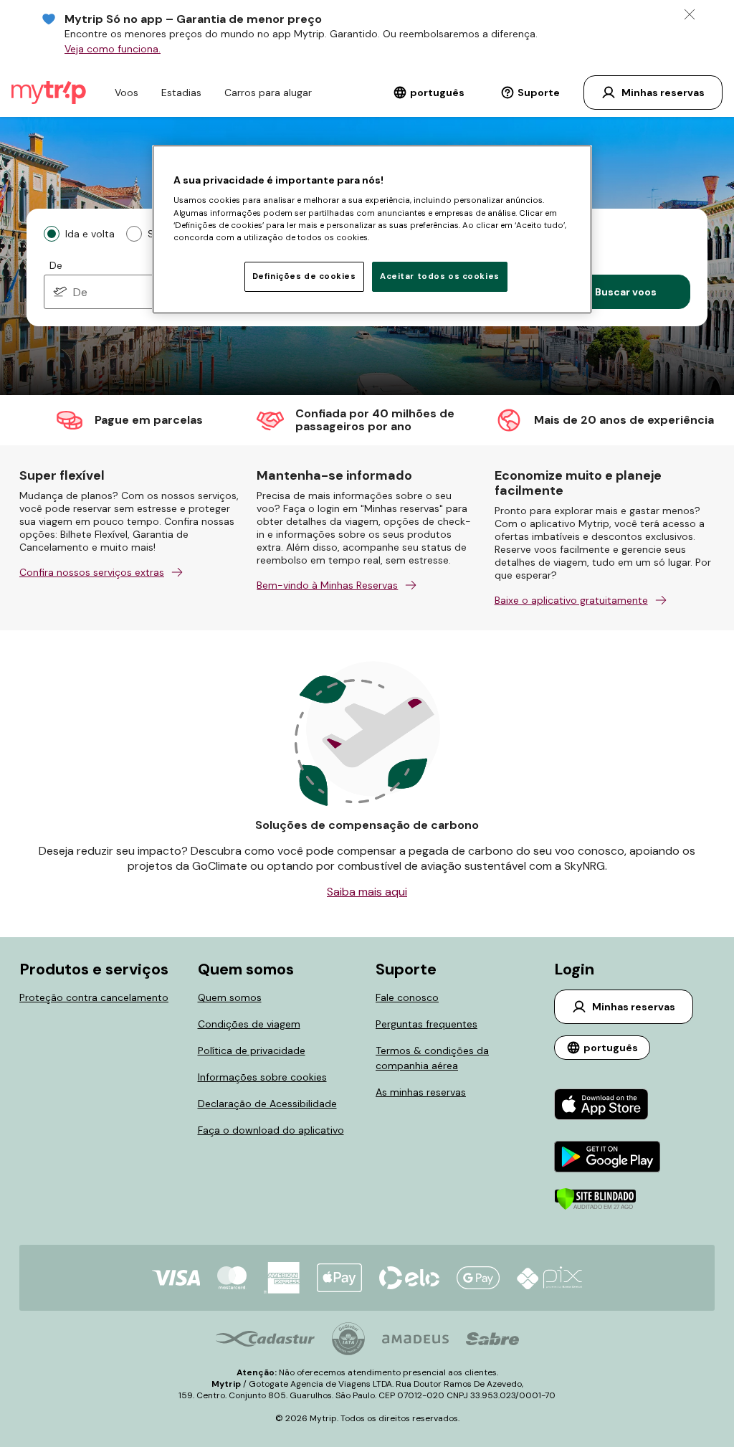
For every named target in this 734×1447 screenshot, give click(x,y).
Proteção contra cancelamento (93, 997)
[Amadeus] (415, 1339)
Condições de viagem (249, 1023)
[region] (372, 229)
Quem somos (230, 997)
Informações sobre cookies (262, 1077)
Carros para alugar (268, 92)
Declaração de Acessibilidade (267, 1103)
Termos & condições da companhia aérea (432, 1058)
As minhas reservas (421, 1092)
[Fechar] (689, 14)
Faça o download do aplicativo (271, 1130)
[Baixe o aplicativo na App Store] (607, 1106)
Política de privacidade (251, 1050)
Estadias (181, 92)
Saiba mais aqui (367, 891)
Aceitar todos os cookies (440, 276)
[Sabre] (492, 1338)
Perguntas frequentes (426, 1023)
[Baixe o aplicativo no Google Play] (607, 1158)
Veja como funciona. (113, 48)
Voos (126, 92)
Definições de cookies (304, 276)
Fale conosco (407, 997)
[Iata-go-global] (348, 1338)
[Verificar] (595, 1206)
